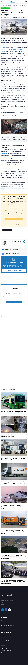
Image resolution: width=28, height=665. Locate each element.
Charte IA (3, 604)
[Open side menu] (1, 1)
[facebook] (5, 609)
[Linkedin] (24, 241)
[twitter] (9, 609)
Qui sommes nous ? (5, 620)
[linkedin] (2, 609)
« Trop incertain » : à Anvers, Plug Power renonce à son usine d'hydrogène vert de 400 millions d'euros (13, 557)
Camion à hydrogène (16, 5)
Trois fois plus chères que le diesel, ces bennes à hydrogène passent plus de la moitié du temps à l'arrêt (14, 532)
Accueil (2, 5)
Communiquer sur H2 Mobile (7, 625)
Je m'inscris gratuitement (14, 270)
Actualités (3, 635)
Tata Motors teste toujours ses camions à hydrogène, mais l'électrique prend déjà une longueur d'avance (13, 582)
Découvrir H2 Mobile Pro (14, 219)
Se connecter (17, 222)
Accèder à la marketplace (14, 302)
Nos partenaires (4, 623)
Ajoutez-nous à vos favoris (19, 17)
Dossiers (3, 637)
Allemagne (4, 153)
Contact (3, 627)
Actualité (8, 5)
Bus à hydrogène (5, 652)
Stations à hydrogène (6, 640)
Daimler (3, 47)
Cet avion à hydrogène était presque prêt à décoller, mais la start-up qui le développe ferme (12, 507)
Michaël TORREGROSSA (14, 241)
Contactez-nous (20, 225)
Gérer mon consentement (7, 606)
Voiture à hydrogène (5, 648)
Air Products (14, 114)
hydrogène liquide (7, 84)
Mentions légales (5, 602)
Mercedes (9, 276)
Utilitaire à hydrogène (6, 650)
